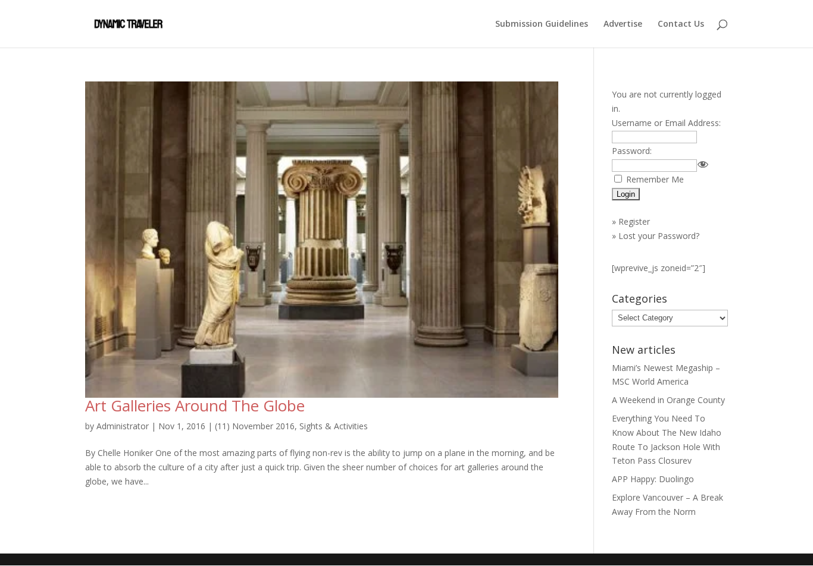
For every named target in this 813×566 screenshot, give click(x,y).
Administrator (122, 426)
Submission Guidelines (541, 24)
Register (634, 221)
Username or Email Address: (666, 122)
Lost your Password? (658, 235)
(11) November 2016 (255, 426)
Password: (632, 150)
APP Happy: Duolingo (653, 479)
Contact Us (681, 24)
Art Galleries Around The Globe (195, 405)
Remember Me (655, 179)
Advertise (623, 24)
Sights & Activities (333, 426)
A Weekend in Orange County (668, 399)
